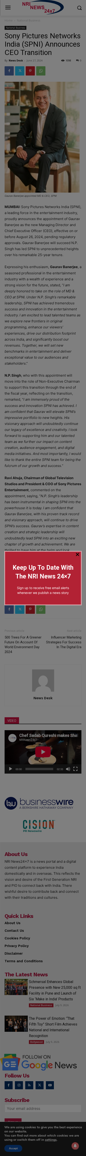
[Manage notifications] (75, 1146)
